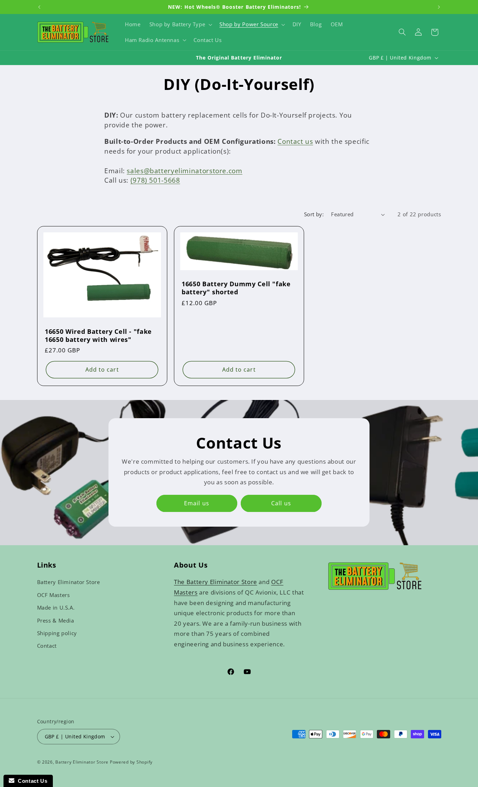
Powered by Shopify (131, 762)
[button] (180, 24)
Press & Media (55, 620)
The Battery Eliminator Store (215, 582)
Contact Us (30, 781)
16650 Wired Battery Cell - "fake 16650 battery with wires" (98, 335)
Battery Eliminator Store (68, 581)
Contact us (295, 141)
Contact (47, 645)
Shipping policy (57, 633)
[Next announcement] (439, 7)
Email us (196, 503)
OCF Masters (53, 594)
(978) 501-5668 (155, 180)
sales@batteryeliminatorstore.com (184, 170)
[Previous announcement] (39, 7)
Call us (281, 503)
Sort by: (314, 214)
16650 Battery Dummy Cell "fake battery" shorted (236, 288)
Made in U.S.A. (56, 607)
